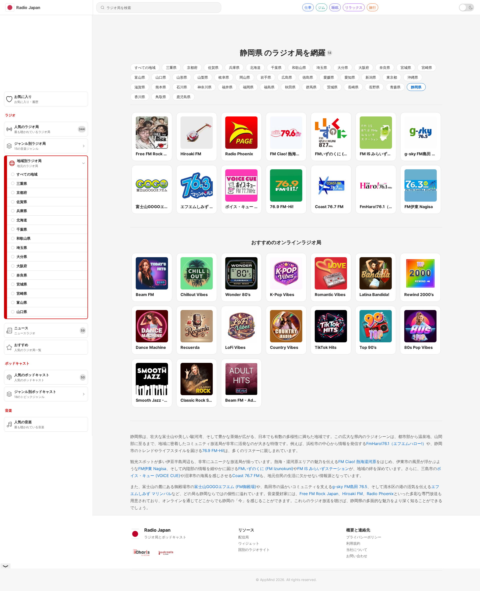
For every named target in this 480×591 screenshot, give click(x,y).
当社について (356, 549)
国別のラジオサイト (254, 549)
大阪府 (21, 266)
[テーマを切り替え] (466, 7)
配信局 (243, 537)
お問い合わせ (356, 556)
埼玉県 (21, 247)
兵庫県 (21, 211)
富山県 (21, 302)
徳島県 (307, 77)
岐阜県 (223, 77)
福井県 (227, 87)
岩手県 (265, 77)
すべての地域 (27, 174)
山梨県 (203, 77)
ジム (321, 7)
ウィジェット (248, 543)
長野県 (374, 87)
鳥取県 (161, 97)
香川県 (139, 97)
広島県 (287, 77)
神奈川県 (205, 87)
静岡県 (416, 87)
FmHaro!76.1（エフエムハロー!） (396, 443)
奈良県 (21, 275)
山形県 (181, 77)
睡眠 (335, 7)
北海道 (21, 220)
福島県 (269, 87)
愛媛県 (329, 77)
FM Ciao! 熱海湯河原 (357, 461)
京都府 (21, 192)
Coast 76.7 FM (246, 475)
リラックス (353, 7)
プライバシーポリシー (363, 537)
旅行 (372, 7)
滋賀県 (139, 87)
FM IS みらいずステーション (323, 468)
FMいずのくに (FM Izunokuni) (265, 468)
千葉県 (21, 229)
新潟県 (371, 77)
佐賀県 (21, 202)
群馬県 (311, 87)
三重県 (21, 183)
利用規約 (353, 543)
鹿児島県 (183, 97)
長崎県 (353, 87)
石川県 (181, 87)
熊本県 (161, 87)
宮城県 (21, 284)
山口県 (21, 312)
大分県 (21, 256)
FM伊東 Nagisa (152, 468)
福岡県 (248, 87)
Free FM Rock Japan (319, 493)
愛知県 (349, 77)
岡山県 (245, 77)
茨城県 (332, 87)
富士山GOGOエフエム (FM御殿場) (225, 486)
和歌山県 (23, 238)
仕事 (308, 7)
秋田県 (290, 87)
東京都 (391, 77)
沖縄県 (413, 77)
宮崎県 (21, 293)
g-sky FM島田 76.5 (349, 486)
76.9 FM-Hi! (213, 450)
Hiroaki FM (352, 493)
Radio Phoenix (380, 493)
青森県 (395, 87)
